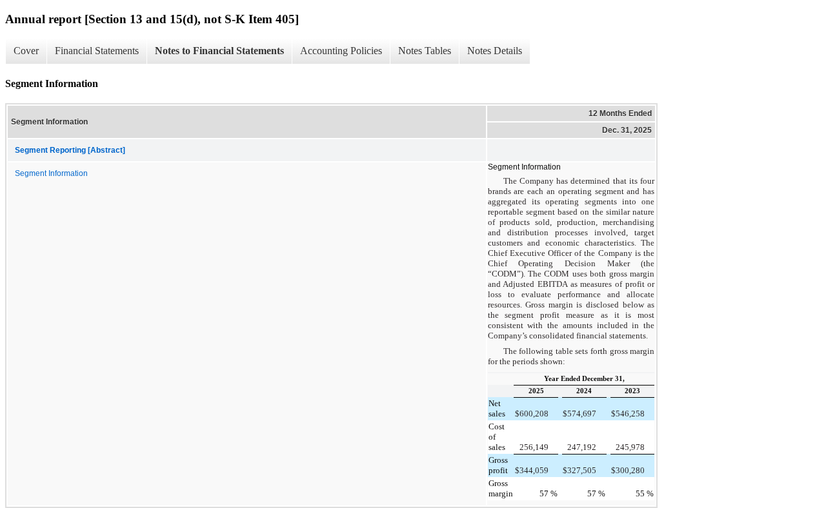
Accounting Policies (341, 50)
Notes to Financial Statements (219, 50)
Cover (26, 50)
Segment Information (51, 173)
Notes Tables (424, 50)
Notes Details (494, 50)
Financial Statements (97, 50)
